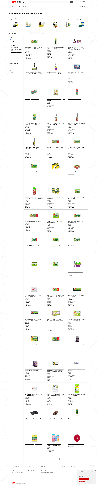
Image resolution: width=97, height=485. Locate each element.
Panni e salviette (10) (15, 47)
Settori (19, 6)
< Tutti (10, 39)
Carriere (13, 470)
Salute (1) (10, 70)
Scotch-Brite (34, 33)
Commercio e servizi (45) (13, 63)
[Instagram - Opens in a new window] (84, 469)
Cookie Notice (81, 476)
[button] (89, 481)
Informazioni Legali (19, 482)
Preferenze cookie (40, 482)
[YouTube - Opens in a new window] (76, 469)
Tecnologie (14, 477)
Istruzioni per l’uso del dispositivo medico (47, 472)
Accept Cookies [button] (82, 481)
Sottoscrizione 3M (31, 470)
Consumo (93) (11, 65)
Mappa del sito (62, 470)
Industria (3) (11, 68)
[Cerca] (71, 2)
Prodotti (14, 6)
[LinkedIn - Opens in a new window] (72, 469)
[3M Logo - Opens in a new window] (18, 2)
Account (82, 6)
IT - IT (81, 1)
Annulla (42, 33)
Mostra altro (56, 459)
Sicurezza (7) (11, 72)
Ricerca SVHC (43, 470)
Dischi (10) (13, 45)
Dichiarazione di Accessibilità (33, 482)
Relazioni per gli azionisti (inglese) (17, 472)
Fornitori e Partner (15, 474)
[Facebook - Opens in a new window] (80, 469)
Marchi (24, 6)
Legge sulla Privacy (25, 482)
